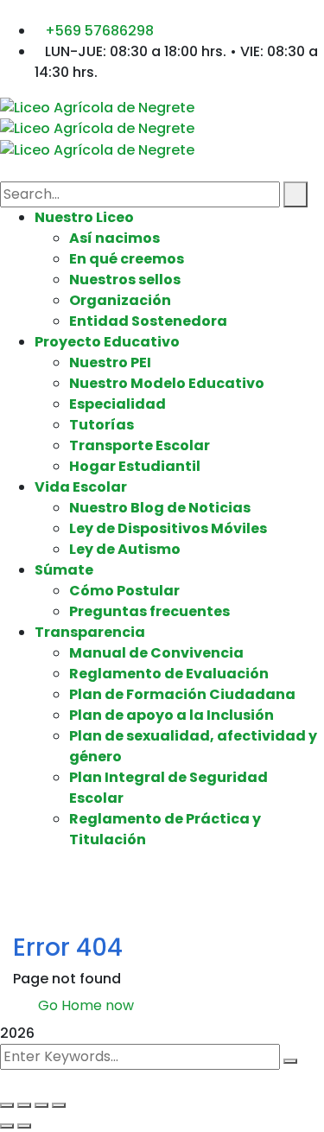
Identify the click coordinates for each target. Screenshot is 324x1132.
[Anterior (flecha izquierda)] (7, 1126)
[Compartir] (41, 1105)
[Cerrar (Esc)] (59, 1105)
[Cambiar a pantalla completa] (24, 1105)
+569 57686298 (99, 31)
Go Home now (84, 1005)
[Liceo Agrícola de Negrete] (97, 107)
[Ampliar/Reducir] (7, 1105)
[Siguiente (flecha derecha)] (24, 1126)
